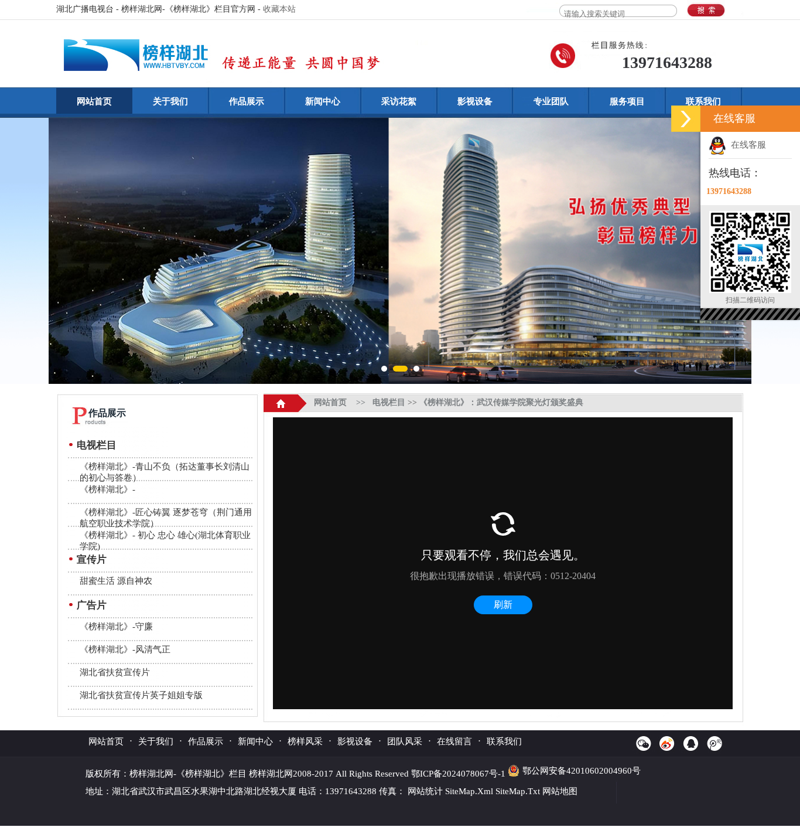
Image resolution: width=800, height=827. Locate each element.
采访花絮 (398, 101)
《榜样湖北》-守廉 (116, 626)
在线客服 (746, 144)
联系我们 (703, 101)
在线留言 (454, 741)
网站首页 (94, 101)
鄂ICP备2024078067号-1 (459, 773)
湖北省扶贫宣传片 (115, 672)
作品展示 (246, 101)
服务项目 (627, 101)
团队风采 (404, 741)
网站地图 (559, 791)
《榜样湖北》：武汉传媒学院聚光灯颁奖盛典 (501, 402)
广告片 (92, 605)
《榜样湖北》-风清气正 (125, 649)
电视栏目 (97, 445)
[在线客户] (685, 118)
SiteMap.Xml (469, 791)
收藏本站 (279, 9)
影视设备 (475, 101)
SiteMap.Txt (517, 791)
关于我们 (170, 101)
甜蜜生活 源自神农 (116, 581)
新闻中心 (322, 101)
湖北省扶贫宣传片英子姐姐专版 (141, 695)
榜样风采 (305, 741)
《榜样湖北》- (107, 489)
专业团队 (551, 101)
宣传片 (92, 559)
